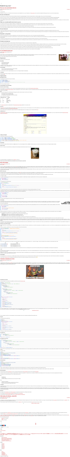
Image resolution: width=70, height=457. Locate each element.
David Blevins (9, 371)
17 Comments (68, 260)
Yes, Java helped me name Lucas (6, 50)
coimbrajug (9, 433)
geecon (28, 433)
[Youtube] (3, 425)
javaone (52, 433)
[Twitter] (0, 425)
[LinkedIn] (5, 425)
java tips (64, 433)
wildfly (29, 434)
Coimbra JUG (9, 412)
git (29, 433)
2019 (3, 443)
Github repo (14, 159)
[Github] (2, 425)
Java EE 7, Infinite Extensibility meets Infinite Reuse (19, 394)
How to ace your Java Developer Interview (8, 7)
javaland (50, 433)
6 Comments (68, 9)
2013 (3, 448)
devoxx (20, 433)
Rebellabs (4, 413)
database (17, 433)
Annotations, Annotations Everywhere (7, 258)
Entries (3, 452)
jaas (42, 433)
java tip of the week (59, 433)
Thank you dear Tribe (4, 437)
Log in (2, 451)
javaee (48, 433)
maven (6, 434)
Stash (31, 415)
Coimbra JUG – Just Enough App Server (6, 440)
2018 (3, 444)
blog (5, 433)
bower (6, 433)
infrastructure (38, 433)
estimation (24, 433)
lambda (67, 433)
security (19, 434)
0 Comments (68, 397)
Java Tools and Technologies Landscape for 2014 (12, 413)
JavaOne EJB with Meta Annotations (9, 393)
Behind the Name (3, 112)
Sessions (3, 3)
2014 (3, 447)
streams (25, 434)
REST (3, 164)
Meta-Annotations (25, 371)
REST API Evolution (4, 162)
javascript (54, 433)
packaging (9, 434)
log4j (4, 434)
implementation (36, 371)
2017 (3, 445)
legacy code (2, 434)
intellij (41, 433)
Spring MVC (26, 412)
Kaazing (13, 415)
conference (14, 433)
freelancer (26, 433)
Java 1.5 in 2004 (10, 262)
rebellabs (14, 434)
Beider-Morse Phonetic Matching (34, 88)
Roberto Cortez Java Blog (6, 1)
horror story (33, 433)
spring (23, 434)
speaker (21, 434)
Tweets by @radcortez (2, 430)
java (1, 52)
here (4, 74)
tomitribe (27, 434)
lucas (3, 52)
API (45, 112)
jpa (65, 433)
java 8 (46, 433)
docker (22, 433)
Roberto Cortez (4, 9)
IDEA (36, 433)
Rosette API (5, 113)
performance (11, 434)
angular (1, 433)
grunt (30, 433)
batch (3, 433)
